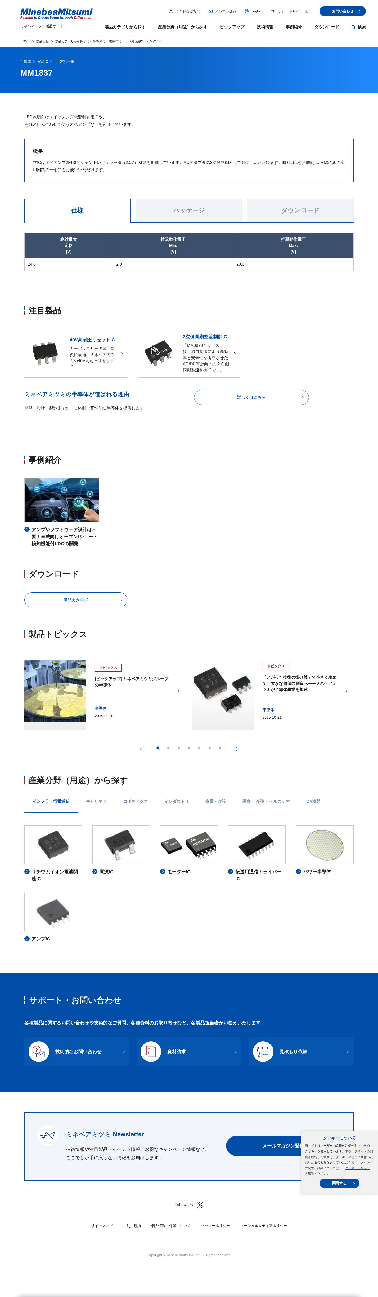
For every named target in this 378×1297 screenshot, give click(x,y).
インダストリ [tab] (176, 801)
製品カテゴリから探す (125, 27)
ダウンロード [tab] (300, 210)
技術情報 (265, 27)
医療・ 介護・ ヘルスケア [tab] (266, 801)
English (257, 11)
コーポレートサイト (287, 11)
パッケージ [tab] (189, 210)
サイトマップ (102, 1226)
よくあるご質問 (187, 11)
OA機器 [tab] (313, 801)
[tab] (158, 748)
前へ (141, 749)
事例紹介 (294, 27)
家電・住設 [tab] (215, 801)
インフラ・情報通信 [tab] (51, 801)
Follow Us (183, 1205)
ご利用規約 (132, 1226)
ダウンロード (326, 27)
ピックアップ (232, 27)
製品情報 (42, 41)
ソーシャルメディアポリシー (263, 1226)
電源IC (113, 41)
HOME (25, 41)
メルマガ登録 (225, 11)
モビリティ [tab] (96, 801)
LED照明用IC (134, 41)
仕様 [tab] (77, 210)
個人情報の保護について (171, 1226)
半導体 (97, 41)
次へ (236, 749)
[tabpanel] (189, 883)
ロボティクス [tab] (135, 801)
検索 (362, 27)
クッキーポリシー (357, 1168)
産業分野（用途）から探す (183, 27)
